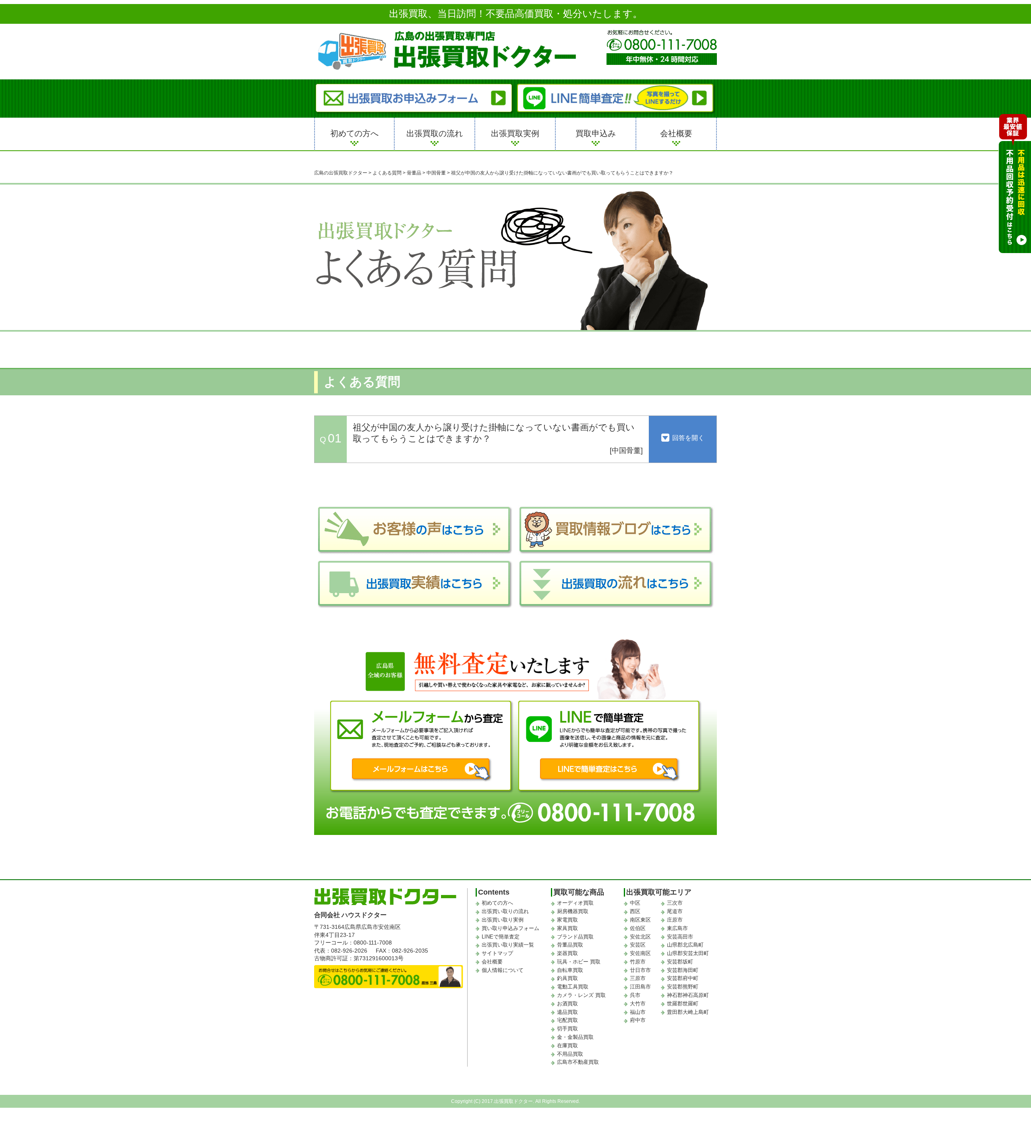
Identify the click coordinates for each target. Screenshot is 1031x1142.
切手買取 (567, 1029)
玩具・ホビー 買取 (578, 962)
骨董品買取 (570, 945)
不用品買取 (570, 1054)
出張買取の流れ (434, 133)
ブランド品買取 (575, 937)
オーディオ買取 (575, 903)
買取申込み (596, 133)
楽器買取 (567, 953)
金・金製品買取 (575, 1037)
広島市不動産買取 (578, 1062)
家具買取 (567, 928)
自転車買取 (570, 970)
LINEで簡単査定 (501, 937)
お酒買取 (567, 1004)
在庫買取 (567, 1045)
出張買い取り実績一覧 (508, 945)
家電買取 (567, 920)
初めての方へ (354, 133)
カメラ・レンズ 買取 (581, 995)
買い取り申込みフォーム (510, 928)
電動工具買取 (572, 987)
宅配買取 (567, 1020)
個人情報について (503, 970)
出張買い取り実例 (503, 920)
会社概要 (676, 133)
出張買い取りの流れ (505, 911)
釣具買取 (567, 978)
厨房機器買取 (572, 911)
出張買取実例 (515, 133)
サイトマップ (497, 953)
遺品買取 (567, 1012)
